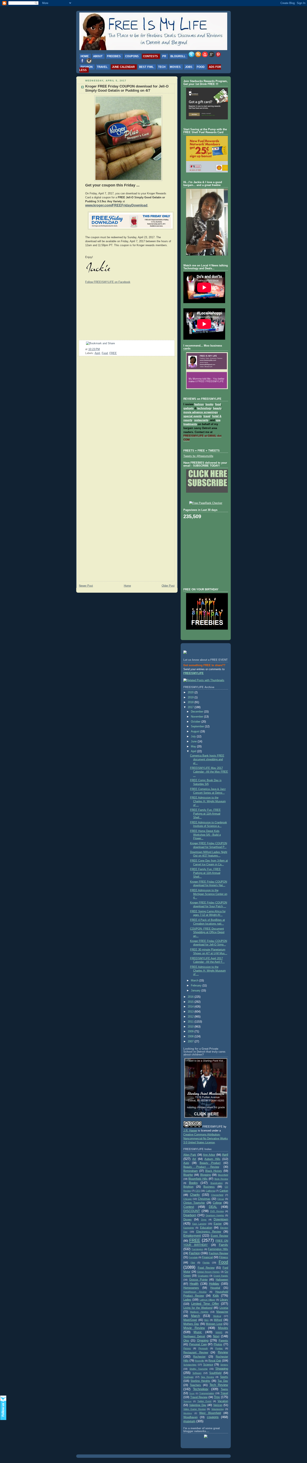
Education (206, 1227)
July (194, 736)
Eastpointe (188, 1227)
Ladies (187, 1299)
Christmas (204, 1198)
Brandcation (217, 1183)
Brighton (188, 1186)
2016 (191, 996)
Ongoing (202, 1340)
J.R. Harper (190, 1130)
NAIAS (219, 1332)
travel (207, 416)
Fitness (223, 1257)
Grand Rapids (220, 1275)
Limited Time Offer (205, 1303)
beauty (217, 408)
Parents (223, 1340)
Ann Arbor (209, 1154)
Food (200, 66)
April (97, 353)
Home (85, 56)
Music (198, 1332)
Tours (191, 1393)
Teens (224, 1389)
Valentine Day (197, 1405)
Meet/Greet (190, 1320)
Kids (216, 1295)
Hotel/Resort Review (195, 1292)
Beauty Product (210, 1163)
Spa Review (207, 1377)
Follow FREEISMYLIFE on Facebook (107, 281)
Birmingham (190, 1170)
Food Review (206, 1267)
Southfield (215, 1373)
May (194, 746)
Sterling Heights (200, 1380)
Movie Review (194, 1328)
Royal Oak (214, 1360)
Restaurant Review (195, 1352)
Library (224, 1299)
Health (194, 1283)
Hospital (215, 1287)
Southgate (188, 1377)
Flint (193, 1262)
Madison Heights (199, 1312)
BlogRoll (177, 56)
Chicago (187, 1199)
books (209, 404)
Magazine (222, 1311)
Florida (206, 1262)
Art (194, 1159)
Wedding (187, 1413)
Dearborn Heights (215, 1215)
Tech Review (218, 1385)
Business (209, 1186)
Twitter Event (204, 1401)
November (197, 716)
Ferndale (193, 1257)
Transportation (206, 1393)
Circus (220, 1199)
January (196, 990)
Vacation (223, 1401)
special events (192, 416)
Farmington (197, 1249)
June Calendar (123, 66)
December (197, 711)
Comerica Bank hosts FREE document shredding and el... (207, 759)
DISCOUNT (191, 1211)
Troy (217, 1397)
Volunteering (217, 1409)
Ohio (186, 1340)
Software (197, 1373)
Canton (223, 1190)
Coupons (132, 56)
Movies (175, 66)
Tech (161, 66)
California (210, 1191)
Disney (187, 1219)
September (198, 726)
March (195, 980)
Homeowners (191, 1287)
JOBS (188, 66)
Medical (217, 1316)
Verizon (217, 1405)
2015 (191, 1001)
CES (197, 1191)
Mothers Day (191, 1324)
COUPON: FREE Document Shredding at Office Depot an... (207, 932)
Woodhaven (190, 1417)
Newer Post (86, 585)
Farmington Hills (218, 1249)
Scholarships (190, 1364)
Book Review (221, 1179)
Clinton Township (194, 1202)
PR (164, 56)
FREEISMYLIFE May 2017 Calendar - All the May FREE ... (209, 772)
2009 (191, 1031)
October (196, 721)
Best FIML (146, 66)
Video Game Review (194, 1409)
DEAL (213, 1207)
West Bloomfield (210, 1413)
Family (223, 1245)
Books (193, 1183)
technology (204, 408)
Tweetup (187, 1401)
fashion (199, 404)
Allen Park (189, 1154)
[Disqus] (126, 412)
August (195, 731)
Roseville (199, 1360)
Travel (102, 66)
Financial (207, 1257)
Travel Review (199, 1397)
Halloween (222, 1279)
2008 (191, 1036)
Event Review (219, 1235)
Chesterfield (217, 1195)
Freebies (114, 56)
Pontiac (219, 1348)
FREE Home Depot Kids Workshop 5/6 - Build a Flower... (205, 835)
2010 (191, 1026)
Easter (218, 1223)
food (218, 404)
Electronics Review (208, 1231)
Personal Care (198, 1344)
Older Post (168, 585)
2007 (191, 1041)
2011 (191, 1021)
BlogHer (188, 1174)
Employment (192, 1235)
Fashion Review (218, 1253)
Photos (218, 1344)
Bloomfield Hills (197, 1178)
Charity (195, 1194)
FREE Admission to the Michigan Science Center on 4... (208, 894)
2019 (191, 697)
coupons (213, 1417)
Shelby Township (198, 1369)
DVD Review (217, 1211)
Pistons (187, 1348)
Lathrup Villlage (207, 1299)
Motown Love (214, 1324)
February (196, 985)
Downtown (221, 1219)
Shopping (221, 1368)
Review (223, 1352)
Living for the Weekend (197, 1307)
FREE (113, 353)
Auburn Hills (212, 1159)
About (98, 56)
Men (206, 1320)
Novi (216, 1336)
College (217, 1202)
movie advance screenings (200, 412)
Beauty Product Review (201, 1167)
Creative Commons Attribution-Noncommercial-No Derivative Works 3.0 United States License (205, 1138)
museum (189, 1421)
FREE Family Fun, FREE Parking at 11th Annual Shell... (205, 814)
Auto (186, 1163)
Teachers (195, 1385)
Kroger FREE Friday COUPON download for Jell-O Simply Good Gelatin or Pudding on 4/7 (127, 88)
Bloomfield (223, 1175)
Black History (213, 1170)
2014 (191, 1006)
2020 (191, 692)
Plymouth (203, 1348)
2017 (191, 707)
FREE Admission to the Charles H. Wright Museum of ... (208, 801)
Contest (188, 1207)
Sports (224, 1377)
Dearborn (189, 1215)
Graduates (203, 1275)
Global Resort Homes (208, 1272)
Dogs (204, 1219)
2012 (191, 1016)
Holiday (214, 1283)
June (194, 741)
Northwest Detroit (194, 1336)
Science (208, 1364)
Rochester (199, 1356)
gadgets (188, 408)
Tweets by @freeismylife (198, 456)
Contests (150, 56)
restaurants (201, 420)
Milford (218, 1320)
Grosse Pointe (198, 1279)
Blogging (205, 1174)
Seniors (224, 1364)
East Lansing (199, 1224)
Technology (200, 1389)
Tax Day (223, 1380)
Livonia (223, 1307)
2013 (191, 1011)
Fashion (87, 66)
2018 (191, 702)
